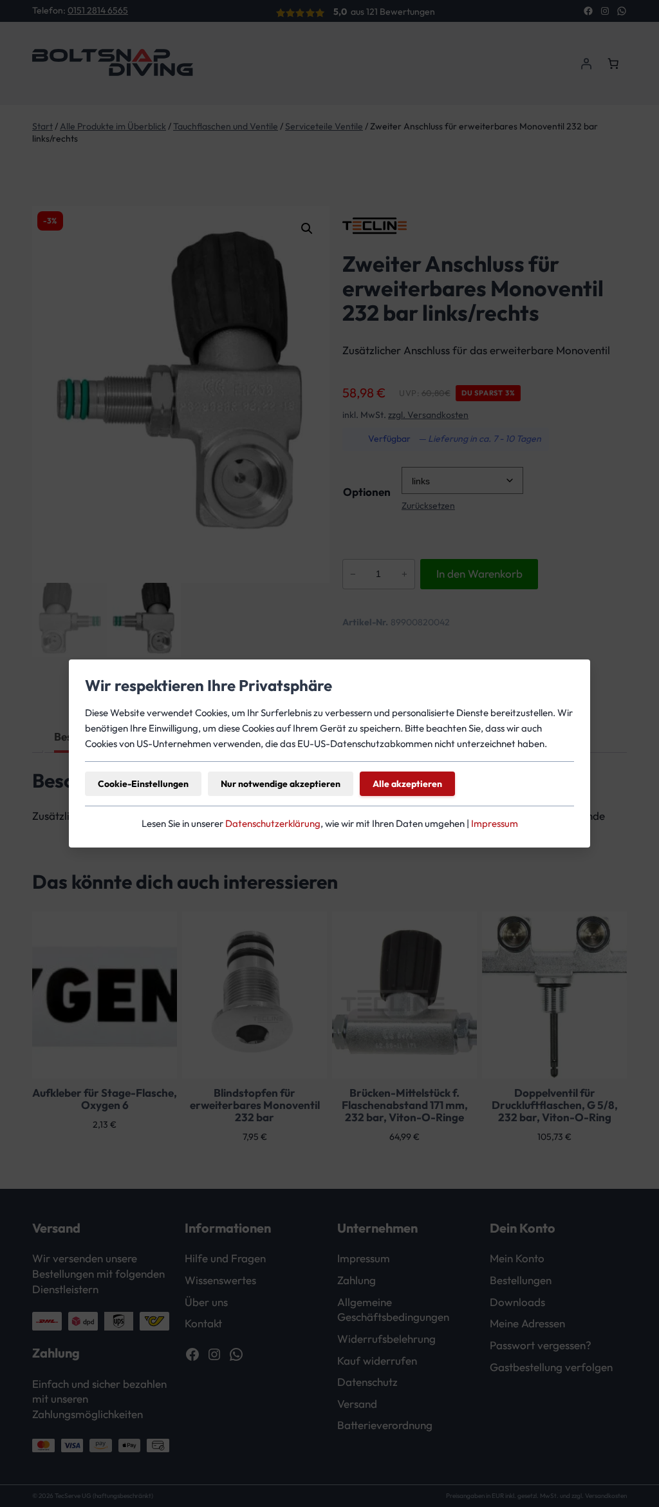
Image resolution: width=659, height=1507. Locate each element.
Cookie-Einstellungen (143, 784)
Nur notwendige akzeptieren (280, 784)
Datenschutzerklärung (272, 823)
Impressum (494, 823)
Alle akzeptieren (407, 784)
